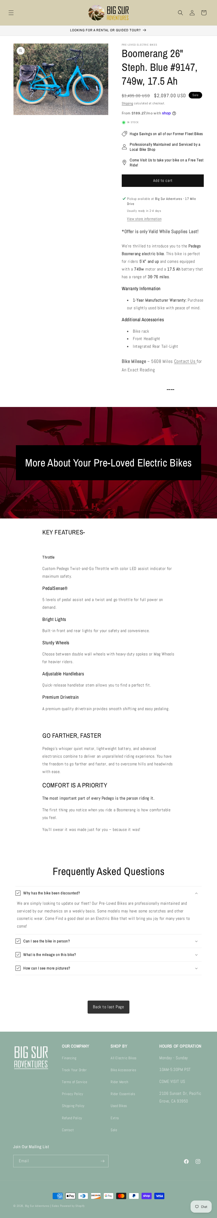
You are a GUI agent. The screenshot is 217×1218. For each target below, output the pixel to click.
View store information (144, 218)
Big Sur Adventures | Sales (42, 1206)
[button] (11, 13)
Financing (69, 1058)
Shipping (127, 103)
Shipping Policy (73, 1105)
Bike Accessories (123, 1069)
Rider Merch (119, 1081)
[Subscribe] (102, 1161)
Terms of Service (74, 1081)
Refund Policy (72, 1118)
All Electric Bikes (124, 1058)
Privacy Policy (72, 1093)
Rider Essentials (123, 1093)
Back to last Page (108, 1007)
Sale (114, 1129)
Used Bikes (119, 1105)
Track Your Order (74, 1069)
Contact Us (185, 361)
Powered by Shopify (72, 1206)
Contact (68, 1129)
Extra (115, 1118)
